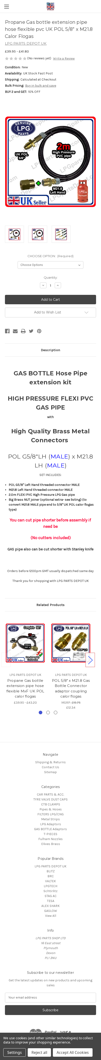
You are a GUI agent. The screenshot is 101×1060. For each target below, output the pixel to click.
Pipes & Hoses (50, 809)
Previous (6, 660)
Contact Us (50, 767)
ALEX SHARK (50, 906)
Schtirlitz (50, 891)
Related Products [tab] (50, 605)
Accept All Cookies (73, 1052)
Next (90, 660)
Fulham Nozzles (50, 839)
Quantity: (51, 277)
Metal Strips (50, 819)
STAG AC (51, 896)
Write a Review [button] (64, 59)
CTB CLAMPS (50, 804)
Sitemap (50, 772)
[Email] (15, 331)
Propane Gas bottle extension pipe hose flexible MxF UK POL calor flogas (25, 688)
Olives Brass (50, 844)
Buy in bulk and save (40, 86)
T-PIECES (50, 834)
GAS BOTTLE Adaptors (50, 829)
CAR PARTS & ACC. (50, 794)
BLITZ (51, 871)
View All (50, 916)
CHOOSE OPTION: (50, 256)
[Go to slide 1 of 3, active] (40, 712)
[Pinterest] (39, 331)
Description (50, 350)
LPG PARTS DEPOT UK (50, 866)
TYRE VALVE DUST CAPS (50, 799)
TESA (50, 901)
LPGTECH (50, 886)
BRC (50, 876)
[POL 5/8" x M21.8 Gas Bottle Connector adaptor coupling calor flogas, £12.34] (70, 643)
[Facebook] (7, 331)
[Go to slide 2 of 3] (48, 712)
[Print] (23, 331)
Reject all (39, 1052)
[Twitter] (31, 331)
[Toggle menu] (6, 6)
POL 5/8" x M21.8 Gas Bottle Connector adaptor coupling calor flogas (71, 688)
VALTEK (50, 881)
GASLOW (50, 911)
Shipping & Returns (50, 762)
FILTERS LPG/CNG (50, 814)
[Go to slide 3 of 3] (55, 712)
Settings (14, 1052)
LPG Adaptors (50, 824)
